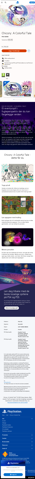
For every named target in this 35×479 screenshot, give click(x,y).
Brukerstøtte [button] (5, 441)
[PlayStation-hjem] (17, 2)
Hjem (3, 415)
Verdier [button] (4, 438)
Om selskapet (5, 429)
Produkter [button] (5, 435)
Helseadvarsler (7, 382)
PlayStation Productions (7, 427)
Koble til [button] (4, 448)
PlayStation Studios (6, 425)
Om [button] (3, 418)
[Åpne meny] (2, 2)
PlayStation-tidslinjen (7, 431)
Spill (7, 415)
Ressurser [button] (5, 445)
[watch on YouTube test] (27, 95)
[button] (17, 89)
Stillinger (4, 423)
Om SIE (3, 421)
